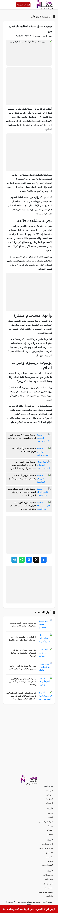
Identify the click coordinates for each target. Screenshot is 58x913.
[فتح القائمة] (8, 5)
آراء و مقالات (47, 844)
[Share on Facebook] (44, 560)
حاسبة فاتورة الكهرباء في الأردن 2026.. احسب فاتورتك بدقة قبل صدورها (23, 505)
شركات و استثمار (46, 822)
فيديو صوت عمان (46, 848)
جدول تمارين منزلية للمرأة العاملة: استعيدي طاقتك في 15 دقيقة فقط (22, 667)
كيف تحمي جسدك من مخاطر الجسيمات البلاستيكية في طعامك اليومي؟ (23, 653)
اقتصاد (50, 817)
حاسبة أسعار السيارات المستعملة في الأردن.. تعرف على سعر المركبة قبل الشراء (23, 465)
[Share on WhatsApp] (22, 560)
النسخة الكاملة (23, 5)
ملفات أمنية (48, 888)
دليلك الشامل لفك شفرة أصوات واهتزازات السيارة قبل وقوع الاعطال (22, 638)
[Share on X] (36, 560)
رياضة (50, 826)
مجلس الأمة (48, 875)
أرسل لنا (49, 803)
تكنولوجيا (49, 896)
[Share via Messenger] (29, 560)
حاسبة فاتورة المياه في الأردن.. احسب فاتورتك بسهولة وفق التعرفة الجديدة (22, 492)
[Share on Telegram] (14, 560)
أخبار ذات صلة (43, 612)
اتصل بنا (49, 799)
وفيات (50, 861)
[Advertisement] (29, 86)
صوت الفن (48, 879)
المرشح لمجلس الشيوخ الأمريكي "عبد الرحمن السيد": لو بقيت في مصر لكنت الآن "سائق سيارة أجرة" (21, 696)
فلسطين (49, 853)
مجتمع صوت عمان (45, 892)
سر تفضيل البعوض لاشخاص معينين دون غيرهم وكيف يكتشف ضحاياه (22, 624)
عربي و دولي (47, 884)
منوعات (35, 16)
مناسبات (49, 857)
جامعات (50, 830)
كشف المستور (47, 865)
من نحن (49, 795)
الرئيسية (46, 16)
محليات (50, 813)
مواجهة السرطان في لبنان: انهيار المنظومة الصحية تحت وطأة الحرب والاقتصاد (22, 681)
